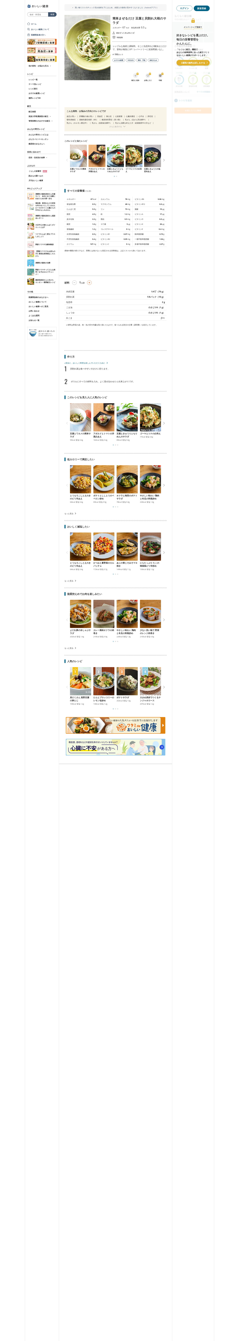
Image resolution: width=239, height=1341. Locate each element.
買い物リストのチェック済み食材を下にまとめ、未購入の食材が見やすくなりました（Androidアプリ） (116, 8)
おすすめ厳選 (118, 60)
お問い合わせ (34, 311)
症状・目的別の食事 (37, 157)
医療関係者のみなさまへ (38, 297)
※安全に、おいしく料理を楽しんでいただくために (84, 363)
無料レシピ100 (35, 98)
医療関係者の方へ (38, 35)
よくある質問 (34, 315)
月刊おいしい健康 (36, 180)
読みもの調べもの (36, 176)
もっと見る (68, 513)
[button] (114, 176)
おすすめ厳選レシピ (37, 93)
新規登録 (201, 8)
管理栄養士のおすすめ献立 (39, 121)
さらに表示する (115, 126)
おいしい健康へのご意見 (38, 306)
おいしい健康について (40, 29)
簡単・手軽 (141, 60)
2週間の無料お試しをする (193, 62)
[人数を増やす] (89, 282)
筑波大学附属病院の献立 (38, 116)
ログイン (184, 8)
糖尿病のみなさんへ (37, 143)
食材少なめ (153, 60)
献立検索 (32, 111)
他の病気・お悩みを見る (39, 66)
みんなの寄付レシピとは (38, 134)
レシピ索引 (33, 88)
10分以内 (130, 60)
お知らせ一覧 (34, 320)
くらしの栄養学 (35, 171)
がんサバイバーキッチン (38, 139)
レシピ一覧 (33, 79)
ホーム (34, 24)
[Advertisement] (115, 95)
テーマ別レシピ (35, 84)
